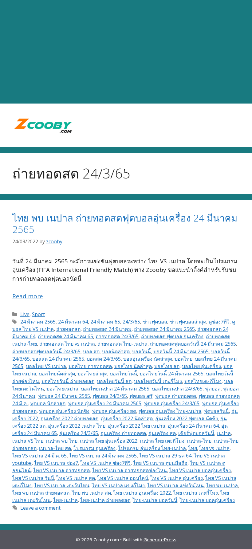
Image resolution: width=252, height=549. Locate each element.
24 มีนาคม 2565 (38, 321)
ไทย (192, 448)
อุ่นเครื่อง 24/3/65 (78, 433)
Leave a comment (40, 507)
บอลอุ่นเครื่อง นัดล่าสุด (147, 358)
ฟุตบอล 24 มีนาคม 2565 (64, 396)
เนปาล (224, 433)
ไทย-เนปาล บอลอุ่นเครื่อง (207, 500)
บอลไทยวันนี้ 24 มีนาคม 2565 (171, 373)
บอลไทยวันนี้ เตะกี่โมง (158, 381)
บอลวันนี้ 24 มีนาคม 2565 (181, 351)
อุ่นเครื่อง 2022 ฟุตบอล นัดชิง (186, 418)
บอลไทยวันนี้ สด (114, 381)
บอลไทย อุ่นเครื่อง (201, 366)
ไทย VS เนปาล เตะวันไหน (61, 485)
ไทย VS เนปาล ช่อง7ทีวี (106, 463)
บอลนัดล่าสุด (116, 351)
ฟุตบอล (213, 388)
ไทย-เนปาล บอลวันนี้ (155, 500)
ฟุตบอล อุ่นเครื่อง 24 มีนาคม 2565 (104, 403)
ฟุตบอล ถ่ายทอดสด (175, 396)
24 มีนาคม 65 (105, 321)
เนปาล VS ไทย (27, 440)
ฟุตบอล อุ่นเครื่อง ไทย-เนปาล (170, 411)
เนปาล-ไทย (199, 440)
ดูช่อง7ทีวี (219, 321)
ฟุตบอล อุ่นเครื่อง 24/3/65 (171, 403)
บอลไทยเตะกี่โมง (203, 381)
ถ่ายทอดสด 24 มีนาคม (107, 329)
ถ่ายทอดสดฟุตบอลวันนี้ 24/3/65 (46, 351)
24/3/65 (131, 321)
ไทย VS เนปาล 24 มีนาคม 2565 (103, 455)
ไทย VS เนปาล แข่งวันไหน (175, 485)
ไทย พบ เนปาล (222, 485)
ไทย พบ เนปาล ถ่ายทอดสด (40, 492)
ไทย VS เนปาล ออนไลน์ (122, 478)
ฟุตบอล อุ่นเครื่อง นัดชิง (64, 411)
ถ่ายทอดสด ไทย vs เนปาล (67, 343)
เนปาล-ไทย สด (55, 448)
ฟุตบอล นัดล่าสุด (47, 403)
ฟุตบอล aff (140, 396)
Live (25, 314)
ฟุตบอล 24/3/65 (110, 396)
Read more (27, 296)
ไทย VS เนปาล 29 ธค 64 (165, 455)
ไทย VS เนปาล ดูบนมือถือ (160, 463)
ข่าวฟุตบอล (155, 321)
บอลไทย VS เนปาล (46, 366)
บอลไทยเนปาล (62, 388)
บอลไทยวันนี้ (123, 373)
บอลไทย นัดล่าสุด (133, 366)
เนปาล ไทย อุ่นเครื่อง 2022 (108, 440)
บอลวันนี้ (141, 351)
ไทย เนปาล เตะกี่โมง (195, 492)
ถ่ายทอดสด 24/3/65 (117, 336)
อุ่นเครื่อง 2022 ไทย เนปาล (136, 425)
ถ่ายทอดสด (68, 329)
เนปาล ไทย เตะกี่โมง (162, 440)
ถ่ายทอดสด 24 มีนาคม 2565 (164, 329)
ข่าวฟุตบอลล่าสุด (188, 321)
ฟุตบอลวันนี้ (216, 411)
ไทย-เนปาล (65, 500)
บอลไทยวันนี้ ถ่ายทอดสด (67, 381)
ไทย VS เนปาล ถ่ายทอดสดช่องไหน (129, 470)
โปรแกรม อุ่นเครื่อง (94, 448)
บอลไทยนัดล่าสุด (57, 373)
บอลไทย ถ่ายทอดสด (90, 366)
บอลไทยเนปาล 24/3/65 (177, 388)
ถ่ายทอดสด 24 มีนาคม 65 (65, 336)
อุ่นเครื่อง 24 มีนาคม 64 (193, 425)
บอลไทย (183, 358)
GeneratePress (160, 539)
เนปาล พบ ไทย (61, 440)
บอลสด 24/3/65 (104, 358)
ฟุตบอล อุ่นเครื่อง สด (114, 411)
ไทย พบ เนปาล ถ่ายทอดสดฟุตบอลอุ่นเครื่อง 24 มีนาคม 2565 (124, 223)
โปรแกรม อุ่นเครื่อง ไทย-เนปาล (152, 448)
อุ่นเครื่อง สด (162, 433)
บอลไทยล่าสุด (92, 373)
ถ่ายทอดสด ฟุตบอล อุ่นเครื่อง (172, 336)
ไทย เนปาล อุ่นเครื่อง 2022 (142, 492)
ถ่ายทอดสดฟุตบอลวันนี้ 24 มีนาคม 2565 (193, 343)
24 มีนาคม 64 (73, 321)
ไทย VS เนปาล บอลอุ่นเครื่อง (200, 470)
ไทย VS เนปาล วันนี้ (33, 478)
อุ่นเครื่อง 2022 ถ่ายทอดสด (69, 418)
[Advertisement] (126, 52)
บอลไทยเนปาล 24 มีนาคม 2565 (115, 388)
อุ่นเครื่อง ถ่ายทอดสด (123, 433)
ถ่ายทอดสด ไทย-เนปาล (122, 343)
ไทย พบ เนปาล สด (91, 492)
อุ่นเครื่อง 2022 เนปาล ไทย (76, 425)
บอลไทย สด (166, 366)
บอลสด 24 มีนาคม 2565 (58, 358)
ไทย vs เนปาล (214, 448)
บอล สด (91, 351)
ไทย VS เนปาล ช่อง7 (56, 463)
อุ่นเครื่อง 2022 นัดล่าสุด (127, 418)
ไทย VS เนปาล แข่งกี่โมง (118, 485)
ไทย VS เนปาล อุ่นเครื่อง (177, 478)
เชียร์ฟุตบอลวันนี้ (196, 433)
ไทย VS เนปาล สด (76, 478)
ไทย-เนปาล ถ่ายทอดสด (105, 500)
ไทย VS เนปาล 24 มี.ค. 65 (39, 455)
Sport (38, 314)
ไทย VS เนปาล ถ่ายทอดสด (61, 470)
